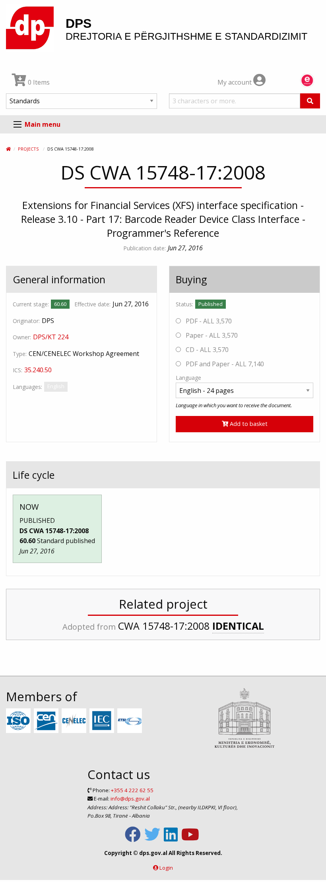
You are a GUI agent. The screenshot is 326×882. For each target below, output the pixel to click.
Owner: (22, 337)
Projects (28, 149)
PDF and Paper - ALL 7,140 (224, 364)
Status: (184, 304)
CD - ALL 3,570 (206, 349)
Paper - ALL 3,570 (211, 335)
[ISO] (19, 721)
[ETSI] (130, 721)
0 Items (38, 82)
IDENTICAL (238, 625)
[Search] (310, 100)
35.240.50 (38, 370)
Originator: (26, 321)
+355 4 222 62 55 (132, 790)
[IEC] (102, 721)
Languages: (27, 387)
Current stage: (31, 304)
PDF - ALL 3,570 (208, 321)
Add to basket (248, 423)
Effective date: (92, 304)
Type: (20, 354)
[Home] (8, 149)
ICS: (17, 370)
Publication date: (144, 248)
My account (235, 82)
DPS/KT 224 (50, 337)
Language (188, 377)
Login (166, 867)
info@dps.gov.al (130, 798)
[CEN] (47, 721)
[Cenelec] (75, 721)
